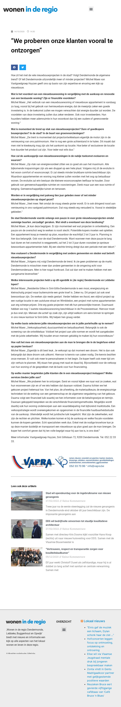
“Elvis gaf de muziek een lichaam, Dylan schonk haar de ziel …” (100, 631)
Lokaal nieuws (94, 621)
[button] (91, 9)
